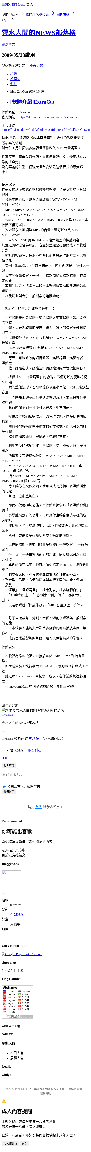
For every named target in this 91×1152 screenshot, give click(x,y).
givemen (7, 714)
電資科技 (34, 750)
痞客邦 (30, 738)
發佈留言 (8, 791)
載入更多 (8, 765)
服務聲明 (45, 1093)
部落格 (15, 79)
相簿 (13, 74)
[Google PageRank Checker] (22, 954)
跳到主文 (8, 44)
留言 (39, 738)
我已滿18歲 (10, 1143)
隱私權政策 (75, 1089)
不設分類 (36, 65)
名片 (13, 84)
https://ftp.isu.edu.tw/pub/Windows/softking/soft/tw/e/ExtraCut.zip (46, 129)
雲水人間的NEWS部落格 (39, 33)
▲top (5, 757)
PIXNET (20, 1089)
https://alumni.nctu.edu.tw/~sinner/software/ (48, 117)
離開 (24, 1143)
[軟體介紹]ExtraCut (32, 102)
